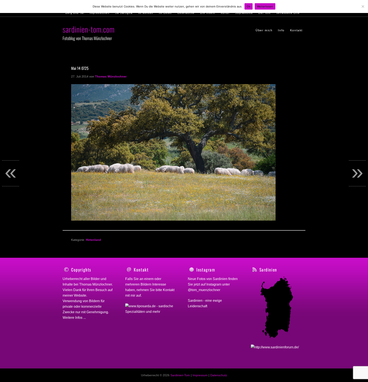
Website (80, 295)
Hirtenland (93, 239)
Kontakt (168, 290)
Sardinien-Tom (180, 375)
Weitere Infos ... (74, 317)
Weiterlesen (265, 6)
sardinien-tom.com (89, 29)
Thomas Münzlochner (95, 284)
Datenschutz (218, 375)
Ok (248, 6)
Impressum (200, 375)
